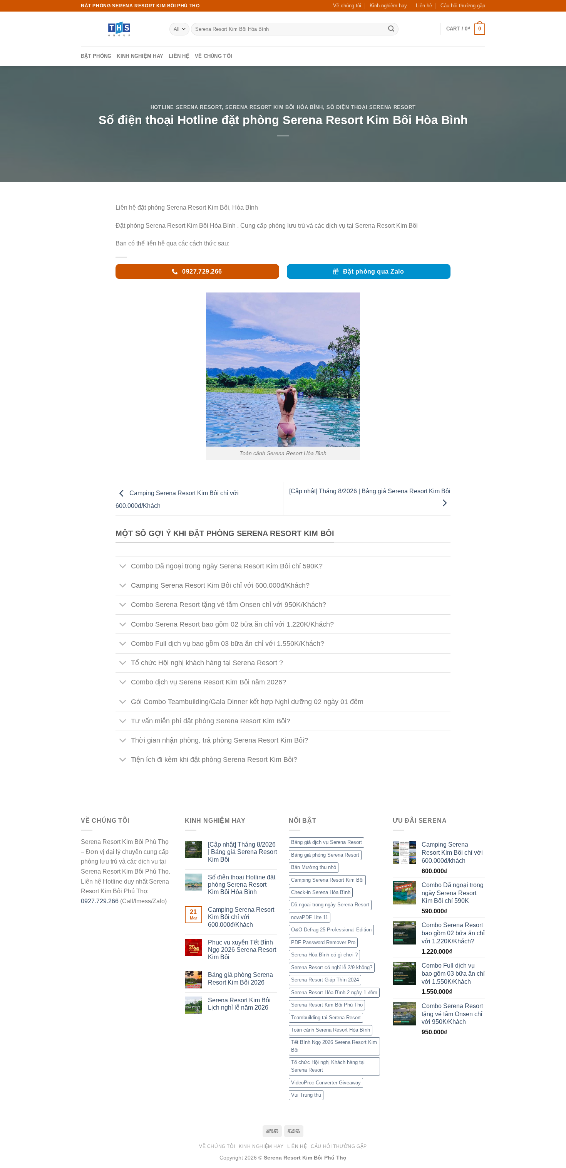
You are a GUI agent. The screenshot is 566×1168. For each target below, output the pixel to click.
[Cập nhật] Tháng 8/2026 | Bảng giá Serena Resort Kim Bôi (242, 851)
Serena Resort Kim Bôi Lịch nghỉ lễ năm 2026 (239, 1004)
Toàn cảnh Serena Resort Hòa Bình (330, 1030)
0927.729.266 (100, 901)
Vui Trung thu (306, 1095)
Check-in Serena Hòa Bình (320, 892)
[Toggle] (123, 567)
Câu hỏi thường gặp (462, 5)
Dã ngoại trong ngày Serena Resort (330, 905)
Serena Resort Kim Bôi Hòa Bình (274, 107)
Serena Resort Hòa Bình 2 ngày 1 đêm (334, 992)
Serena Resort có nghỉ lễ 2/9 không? (331, 967)
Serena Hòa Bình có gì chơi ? (324, 955)
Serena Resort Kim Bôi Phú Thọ (327, 1005)
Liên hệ (424, 5)
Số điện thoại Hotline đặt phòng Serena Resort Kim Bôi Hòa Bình (241, 884)
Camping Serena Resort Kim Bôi (327, 880)
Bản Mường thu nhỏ (313, 867)
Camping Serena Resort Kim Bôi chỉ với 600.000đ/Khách (241, 917)
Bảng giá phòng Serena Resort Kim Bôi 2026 (240, 978)
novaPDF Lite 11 (309, 917)
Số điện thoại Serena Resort (371, 107)
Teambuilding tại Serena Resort (326, 1017)
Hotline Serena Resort (186, 107)
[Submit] (391, 29)
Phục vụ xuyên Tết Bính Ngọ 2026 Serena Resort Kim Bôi (242, 949)
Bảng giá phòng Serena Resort (325, 855)
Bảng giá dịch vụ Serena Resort (326, 842)
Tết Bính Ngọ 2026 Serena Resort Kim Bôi (334, 1046)
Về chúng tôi (347, 5)
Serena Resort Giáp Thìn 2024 (325, 980)
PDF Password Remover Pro (323, 942)
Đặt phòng (96, 56)
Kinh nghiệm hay (388, 5)
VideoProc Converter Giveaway (326, 1083)
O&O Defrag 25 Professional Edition (331, 930)
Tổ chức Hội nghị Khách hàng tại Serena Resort (328, 1066)
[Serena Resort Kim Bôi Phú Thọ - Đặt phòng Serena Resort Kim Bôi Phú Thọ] (119, 29)
